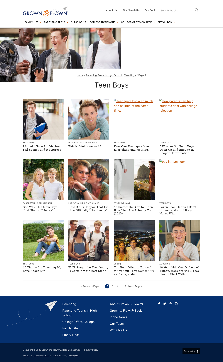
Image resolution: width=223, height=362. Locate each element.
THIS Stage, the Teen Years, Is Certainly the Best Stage (88, 269)
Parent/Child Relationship (38, 203)
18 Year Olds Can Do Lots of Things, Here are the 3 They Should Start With (179, 271)
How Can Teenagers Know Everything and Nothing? (132, 148)
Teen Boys (130, 75)
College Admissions (102, 22)
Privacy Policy (91, 350)
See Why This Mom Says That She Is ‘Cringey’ (40, 208)
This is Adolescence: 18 (84, 146)
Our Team (117, 323)
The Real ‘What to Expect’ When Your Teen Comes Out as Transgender (134, 271)
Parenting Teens (54, 22)
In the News (118, 317)
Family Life (31, 22)
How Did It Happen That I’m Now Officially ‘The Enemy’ (88, 208)
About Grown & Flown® (126, 304)
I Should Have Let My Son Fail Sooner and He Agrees (42, 148)
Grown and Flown (45, 12)
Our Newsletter (131, 10)
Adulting (164, 264)
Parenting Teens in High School (104, 75)
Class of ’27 (78, 22)
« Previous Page (90, 286)
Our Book (150, 10)
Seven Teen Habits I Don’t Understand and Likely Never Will (177, 210)
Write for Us (118, 330)
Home (80, 75)
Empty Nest (70, 335)
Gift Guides (164, 22)
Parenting (69, 304)
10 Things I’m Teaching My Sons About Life (42, 269)
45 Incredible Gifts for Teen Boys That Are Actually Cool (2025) (133, 210)
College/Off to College (136, 22)
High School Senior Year (82, 142)
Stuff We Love (122, 203)
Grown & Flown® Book (126, 310)
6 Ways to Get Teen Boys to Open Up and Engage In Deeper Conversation (178, 150)
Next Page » (135, 286)
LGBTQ (117, 264)
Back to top (190, 351)
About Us (111, 10)
